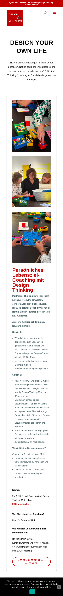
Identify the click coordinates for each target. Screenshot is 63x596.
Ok (32, 591)
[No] (59, 587)
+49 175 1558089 (18, 2)
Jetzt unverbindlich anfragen (31, 561)
